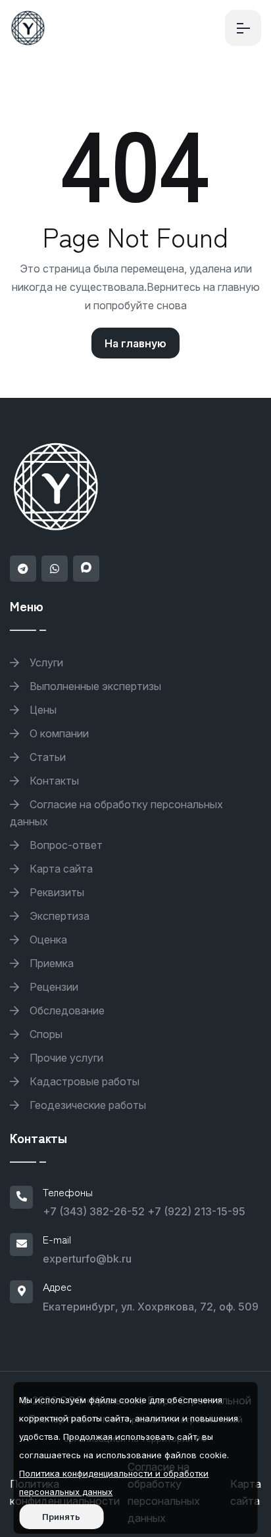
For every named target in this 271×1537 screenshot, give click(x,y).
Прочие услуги (65, 1057)
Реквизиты (55, 892)
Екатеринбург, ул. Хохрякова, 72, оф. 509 (151, 1306)
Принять (61, 1516)
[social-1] (23, 568)
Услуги (45, 662)
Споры (44, 1034)
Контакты (53, 780)
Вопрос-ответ (65, 845)
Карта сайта (60, 868)
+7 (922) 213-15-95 (196, 1211)
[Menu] (243, 28)
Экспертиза (58, 915)
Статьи (46, 757)
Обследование (66, 1010)
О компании (58, 733)
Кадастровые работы (83, 1081)
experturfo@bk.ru (87, 1258)
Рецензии (52, 986)
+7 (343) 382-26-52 (94, 1211)
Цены (42, 709)
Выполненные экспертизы (94, 686)
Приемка (50, 963)
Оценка (47, 939)
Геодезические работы (86, 1105)
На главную (135, 343)
